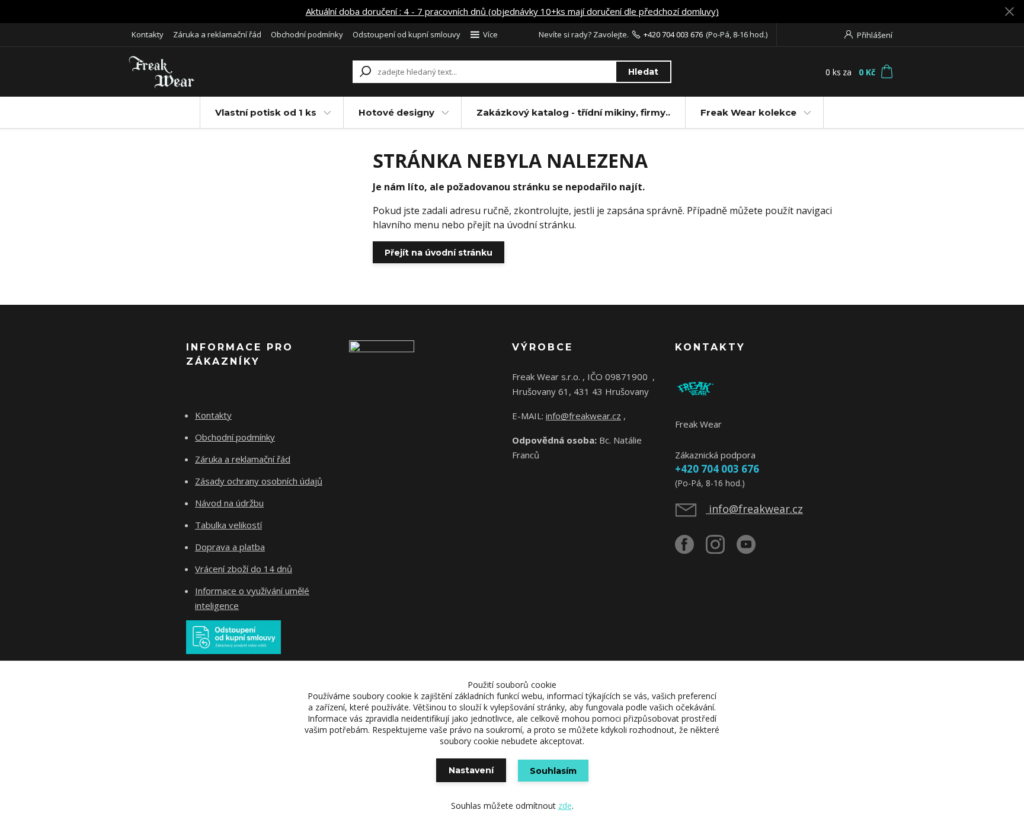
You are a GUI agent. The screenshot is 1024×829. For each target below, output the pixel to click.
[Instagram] (721, 549)
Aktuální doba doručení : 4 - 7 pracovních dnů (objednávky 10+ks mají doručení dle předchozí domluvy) (512, 11)
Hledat (643, 71)
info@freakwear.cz (583, 416)
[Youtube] (752, 549)
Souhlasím (553, 771)
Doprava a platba (230, 547)
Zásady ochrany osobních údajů (258, 481)
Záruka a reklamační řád (217, 34)
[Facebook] (690, 549)
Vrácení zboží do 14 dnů (243, 569)
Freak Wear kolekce (748, 112)
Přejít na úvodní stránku (438, 252)
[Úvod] (199, 72)
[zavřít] (1009, 11)
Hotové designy (396, 112)
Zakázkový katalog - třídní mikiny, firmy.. (573, 112)
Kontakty (148, 34)
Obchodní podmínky (307, 34)
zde (565, 805)
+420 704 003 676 (673, 34)
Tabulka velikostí (228, 525)
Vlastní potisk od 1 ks (265, 112)
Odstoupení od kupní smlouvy (406, 34)
